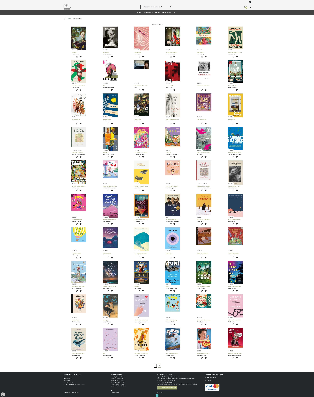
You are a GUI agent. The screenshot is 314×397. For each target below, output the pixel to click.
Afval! (167, 286)
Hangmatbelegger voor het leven (238, 152)
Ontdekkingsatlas (233, 253)
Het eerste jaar (232, 85)
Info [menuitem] (174, 12)
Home (139, 12)
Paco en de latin (77, 219)
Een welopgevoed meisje (173, 119)
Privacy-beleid (210, 377)
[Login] (249, 6)
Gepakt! (137, 286)
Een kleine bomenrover (204, 219)
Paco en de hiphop (171, 320)
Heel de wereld (76, 253)
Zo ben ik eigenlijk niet (79, 186)
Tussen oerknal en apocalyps (112, 286)
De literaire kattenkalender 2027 (207, 85)
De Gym (105, 320)
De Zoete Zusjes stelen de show (144, 152)
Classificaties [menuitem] (147, 12)
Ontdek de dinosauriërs (204, 320)
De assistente (107, 119)
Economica (138, 119)
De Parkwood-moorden (204, 286)
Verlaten (105, 152)
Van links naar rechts (78, 85)
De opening (231, 119)
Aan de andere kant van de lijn (237, 186)
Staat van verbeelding (141, 353)
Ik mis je (168, 152)
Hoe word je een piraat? (173, 353)
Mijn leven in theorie (234, 320)
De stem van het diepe (79, 353)
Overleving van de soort (235, 52)
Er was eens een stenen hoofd (144, 186)
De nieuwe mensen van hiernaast (238, 286)
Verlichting (169, 253)
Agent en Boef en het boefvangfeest (114, 186)
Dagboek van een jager (142, 219)
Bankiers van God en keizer (174, 219)
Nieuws (157, 12)
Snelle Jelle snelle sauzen (204, 353)
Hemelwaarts (107, 253)
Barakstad (106, 52)
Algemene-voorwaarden (214, 374)
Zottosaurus (75, 320)
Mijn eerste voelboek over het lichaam (177, 186)
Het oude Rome (201, 119)
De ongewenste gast (141, 253)
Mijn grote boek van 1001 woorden (82, 286)
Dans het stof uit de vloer (204, 152)
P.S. (104, 353)
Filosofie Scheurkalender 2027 (237, 353)
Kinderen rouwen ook (141, 320)
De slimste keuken (171, 52)
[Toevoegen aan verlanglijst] (80, 56)
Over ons (160, 392)
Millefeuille (138, 52)
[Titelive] (157, 395)
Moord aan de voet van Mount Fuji (113, 219)
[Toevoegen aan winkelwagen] (77, 56)
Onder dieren (76, 119)
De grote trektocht (202, 253)
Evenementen (166, 12)
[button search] (171, 7)
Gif (104, 85)
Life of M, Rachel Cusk (141, 85)
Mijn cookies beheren (168, 387)
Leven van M (169, 85)
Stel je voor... (200, 52)
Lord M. (74, 52)
